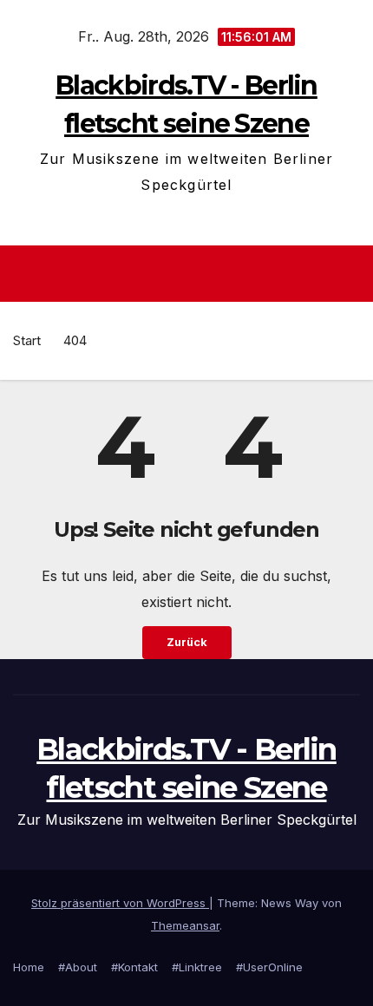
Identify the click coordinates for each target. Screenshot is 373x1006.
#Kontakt (134, 967)
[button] (349, 274)
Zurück (187, 642)
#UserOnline (269, 967)
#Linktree (197, 967)
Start (27, 340)
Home (28, 967)
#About (77, 967)
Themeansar (185, 925)
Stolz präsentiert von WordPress (120, 903)
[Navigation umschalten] (191, 274)
